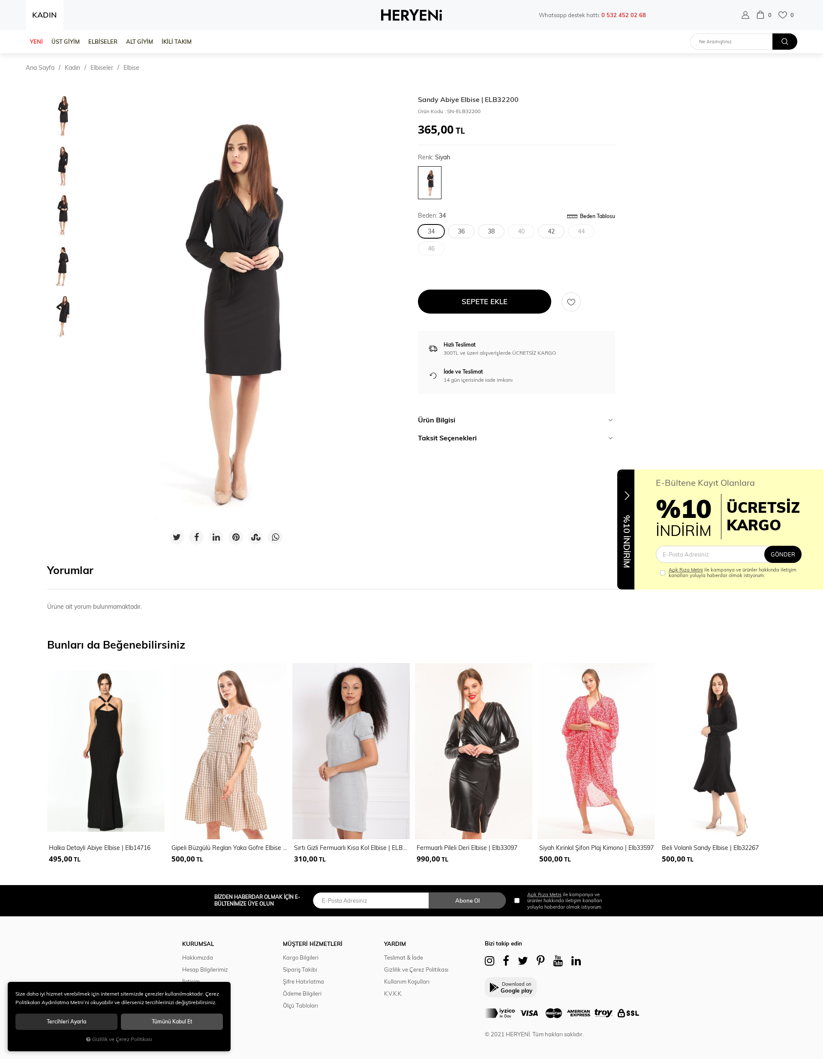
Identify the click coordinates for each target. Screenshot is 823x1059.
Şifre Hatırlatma (303, 981)
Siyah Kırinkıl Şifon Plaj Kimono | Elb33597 (596, 848)
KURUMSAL (198, 943)
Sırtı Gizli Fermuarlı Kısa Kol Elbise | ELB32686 (352, 848)
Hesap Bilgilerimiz (205, 969)
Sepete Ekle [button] (485, 301)
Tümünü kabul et (172, 1021)
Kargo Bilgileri (300, 957)
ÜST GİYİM (65, 41)
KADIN (44, 15)
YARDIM (395, 943)
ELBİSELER (102, 41)
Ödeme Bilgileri (302, 993)
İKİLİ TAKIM (177, 41)
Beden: (432, 215)
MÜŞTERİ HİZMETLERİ (312, 943)
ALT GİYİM (139, 41)
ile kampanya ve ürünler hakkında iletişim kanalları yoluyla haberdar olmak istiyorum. (732, 572)
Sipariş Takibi (300, 969)
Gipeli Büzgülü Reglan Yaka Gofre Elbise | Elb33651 (229, 848)
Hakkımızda (197, 957)
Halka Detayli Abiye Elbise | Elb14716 (99, 848)
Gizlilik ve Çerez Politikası (416, 969)
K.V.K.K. (393, 993)
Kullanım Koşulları (407, 981)
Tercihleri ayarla (66, 1021)
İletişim (191, 981)
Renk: (434, 157)
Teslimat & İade (403, 957)
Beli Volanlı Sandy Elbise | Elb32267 (710, 848)
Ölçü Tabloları (300, 1005)
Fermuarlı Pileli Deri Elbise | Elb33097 (467, 848)
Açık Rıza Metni (686, 570)
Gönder (783, 554)
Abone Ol (467, 900)
